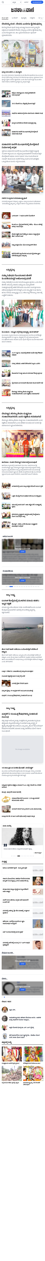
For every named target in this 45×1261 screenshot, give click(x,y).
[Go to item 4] (13, 593)
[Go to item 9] (22, 593)
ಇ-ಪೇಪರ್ (15, 18)
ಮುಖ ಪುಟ (5, 18)
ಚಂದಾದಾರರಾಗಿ (37, 2)
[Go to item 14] (31, 593)
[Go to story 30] (34, 1004)
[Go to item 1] (6, 593)
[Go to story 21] (24, 1004)
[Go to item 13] (29, 593)
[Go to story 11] (13, 1004)
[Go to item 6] (17, 593)
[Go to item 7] (19, 593)
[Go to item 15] (33, 593)
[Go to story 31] (35, 1004)
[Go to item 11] (26, 593)
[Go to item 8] (21, 593)
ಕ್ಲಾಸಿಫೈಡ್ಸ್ (23, 18)
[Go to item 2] (8, 593)
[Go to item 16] (35, 593)
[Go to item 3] (9, 593)
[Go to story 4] (5, 1004)
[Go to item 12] (28, 593)
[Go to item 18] (38, 593)
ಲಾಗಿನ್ (26, 2)
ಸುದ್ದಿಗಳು (32, 18)
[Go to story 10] (12, 1004)
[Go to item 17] (36, 593)
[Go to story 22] (25, 1004)
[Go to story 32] (36, 1004)
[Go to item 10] (24, 593)
